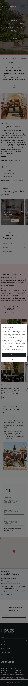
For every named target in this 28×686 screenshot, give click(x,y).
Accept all (14, 355)
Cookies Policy (14, 350)
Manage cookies (14, 359)
